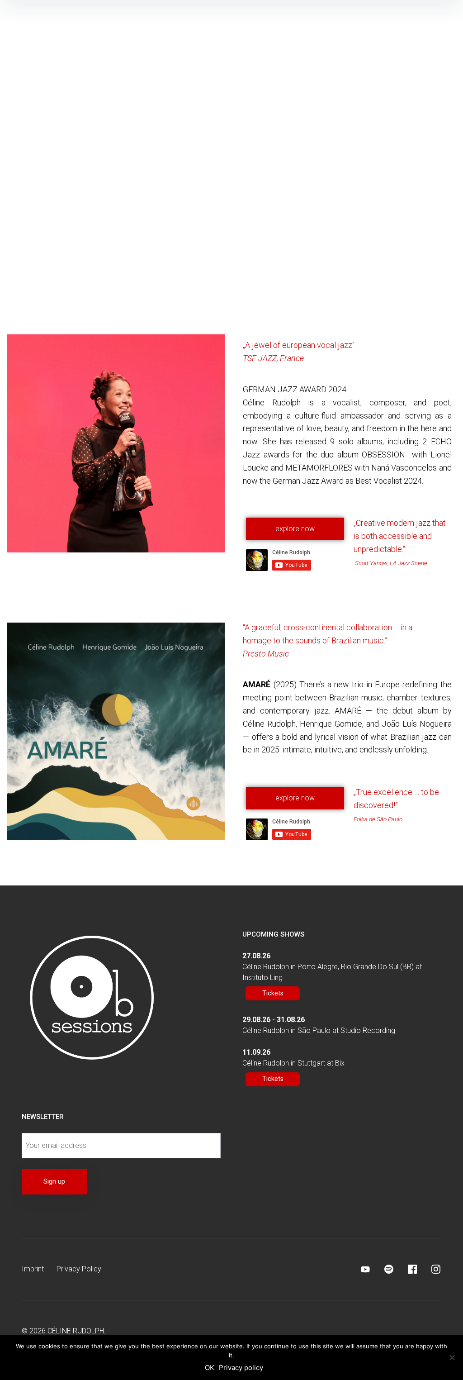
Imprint (33, 1269)
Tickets (272, 993)
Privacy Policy (79, 1269)
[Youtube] (365, 1269)
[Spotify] (388, 1269)
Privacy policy (241, 1367)
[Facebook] (412, 1269)
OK (209, 1367)
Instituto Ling (262, 977)
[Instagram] (435, 1269)
